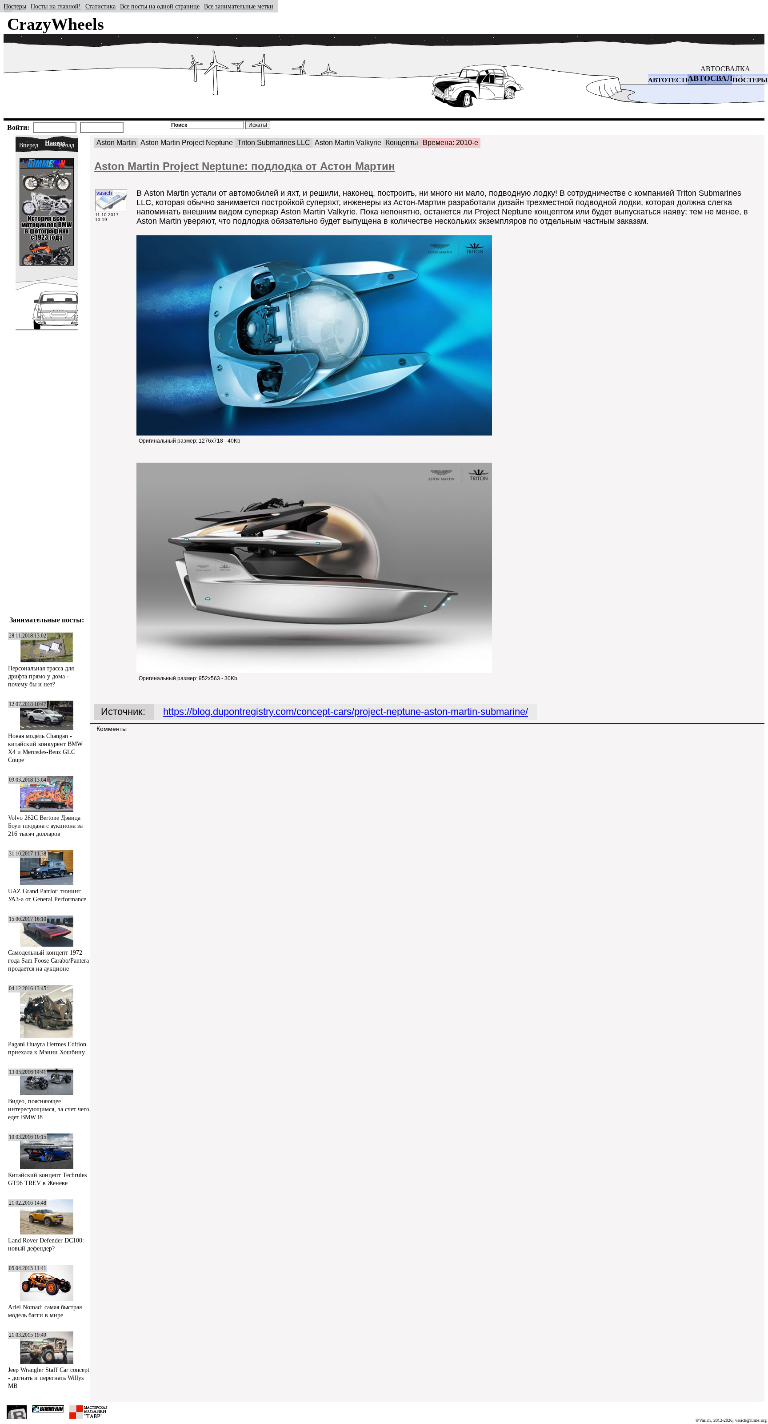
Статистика (100, 6)
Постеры (15, 6)
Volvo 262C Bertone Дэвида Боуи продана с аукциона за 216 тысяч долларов (45, 826)
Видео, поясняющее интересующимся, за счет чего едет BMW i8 (48, 1109)
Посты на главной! (56, 6)
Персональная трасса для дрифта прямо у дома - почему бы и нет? (41, 676)
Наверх (55, 143)
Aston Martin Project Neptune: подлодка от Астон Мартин (244, 166)
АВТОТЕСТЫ (670, 80)
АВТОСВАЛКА (725, 69)
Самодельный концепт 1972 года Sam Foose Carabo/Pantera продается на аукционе (48, 960)
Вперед (28, 145)
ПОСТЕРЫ (750, 80)
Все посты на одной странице (160, 6)
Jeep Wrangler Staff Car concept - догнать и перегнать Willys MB (48, 1378)
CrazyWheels (55, 24)
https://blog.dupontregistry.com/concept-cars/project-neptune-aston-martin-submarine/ (345, 711)
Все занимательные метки (238, 6)
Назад (66, 145)
